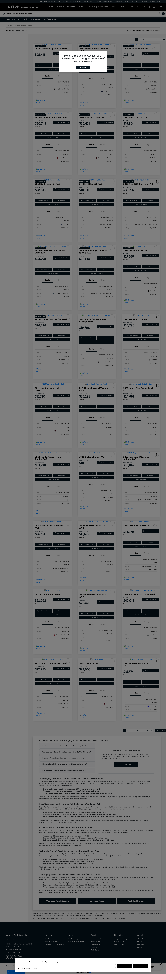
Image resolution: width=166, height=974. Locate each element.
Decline (124, 966)
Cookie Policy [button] (74, 966)
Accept (140, 966)
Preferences (108, 966)
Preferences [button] (34, 968)
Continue (83, 67)
